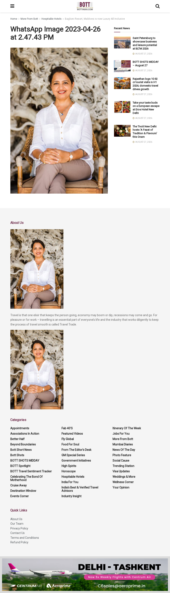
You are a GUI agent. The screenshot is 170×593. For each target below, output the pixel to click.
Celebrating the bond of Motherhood (26, 478)
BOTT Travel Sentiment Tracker (31, 471)
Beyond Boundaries (23, 444)
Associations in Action (24, 433)
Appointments (19, 428)
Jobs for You (121, 433)
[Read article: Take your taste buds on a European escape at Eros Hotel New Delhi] (122, 107)
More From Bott (29, 18)
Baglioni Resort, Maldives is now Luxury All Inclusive (95, 18)
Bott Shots (17, 455)
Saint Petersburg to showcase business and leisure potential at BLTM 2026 (145, 43)
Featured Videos (72, 433)
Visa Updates (121, 471)
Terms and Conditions (24, 537)
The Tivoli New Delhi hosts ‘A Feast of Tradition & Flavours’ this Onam (145, 132)
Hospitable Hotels (51, 18)
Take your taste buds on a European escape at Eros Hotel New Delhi (146, 108)
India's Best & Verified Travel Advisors (80, 489)
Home (13, 18)
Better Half (17, 439)
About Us (16, 519)
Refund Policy (19, 542)
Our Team (16, 523)
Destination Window (23, 490)
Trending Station (123, 466)
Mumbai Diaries (123, 444)
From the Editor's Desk (76, 449)
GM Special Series (73, 455)
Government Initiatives (76, 460)
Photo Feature (122, 455)
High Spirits (69, 466)
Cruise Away (18, 485)
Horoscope (69, 471)
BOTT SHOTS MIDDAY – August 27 (146, 63)
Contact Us (17, 533)
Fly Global (68, 439)
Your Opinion (121, 487)
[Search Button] (157, 6)
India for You (70, 482)
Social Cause (121, 460)
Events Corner (19, 496)
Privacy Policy (19, 528)
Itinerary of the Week (127, 428)
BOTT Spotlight (20, 466)
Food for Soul (70, 444)
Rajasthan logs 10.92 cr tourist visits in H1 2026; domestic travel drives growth (145, 84)
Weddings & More (124, 476)
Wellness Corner (123, 482)
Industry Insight (71, 496)
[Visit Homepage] (85, 6)
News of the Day (124, 449)
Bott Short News (21, 449)
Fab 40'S (67, 428)
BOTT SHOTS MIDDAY (24, 460)
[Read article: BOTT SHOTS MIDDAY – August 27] (122, 66)
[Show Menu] (12, 6)
